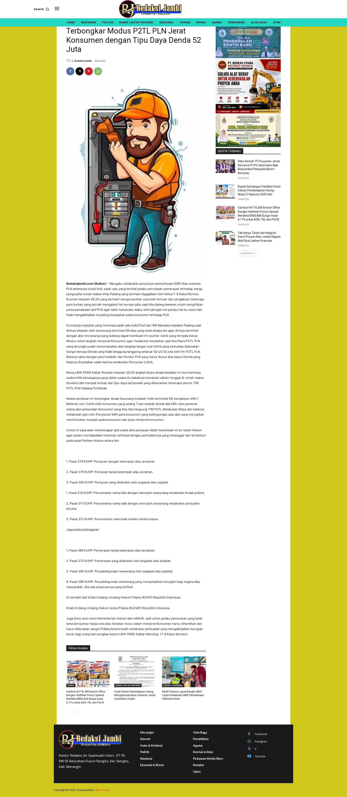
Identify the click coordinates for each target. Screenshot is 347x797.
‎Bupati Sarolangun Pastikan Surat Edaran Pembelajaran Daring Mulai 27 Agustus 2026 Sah (259, 190)
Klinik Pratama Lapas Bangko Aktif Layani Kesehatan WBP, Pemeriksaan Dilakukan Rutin (183, 695)
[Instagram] (249, 741)
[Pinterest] (89, 71)
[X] (80, 71)
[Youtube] (249, 756)
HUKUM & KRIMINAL (173, 685)
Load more (247, 253)
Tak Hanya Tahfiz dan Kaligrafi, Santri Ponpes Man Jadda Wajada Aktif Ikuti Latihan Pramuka (259, 236)
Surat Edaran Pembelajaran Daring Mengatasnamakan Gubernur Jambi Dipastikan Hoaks (135, 695)
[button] (42, 9)
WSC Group (102, 790)
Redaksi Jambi (83, 60)
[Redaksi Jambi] (68, 61)
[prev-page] (68, 712)
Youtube (260, 756)
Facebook (261, 734)
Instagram (261, 741)
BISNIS (70, 685)
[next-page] (75, 712)
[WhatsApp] (98, 71)
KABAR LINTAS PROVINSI (127, 685)
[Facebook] (70, 71)
